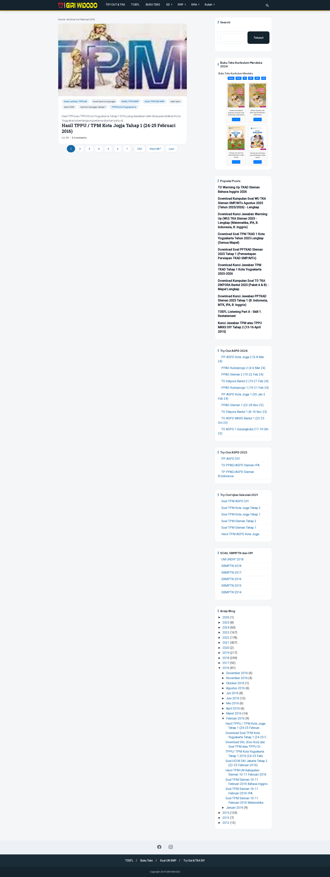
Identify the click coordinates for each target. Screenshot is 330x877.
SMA (194, 4)
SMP (180, 4)
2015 (226, 813)
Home (61, 19)
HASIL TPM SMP (130, 101)
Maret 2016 (234, 713)
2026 (226, 617)
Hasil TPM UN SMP (154, 101)
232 (139, 148)
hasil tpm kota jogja (104, 101)
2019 (226, 653)
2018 (226, 658)
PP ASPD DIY (230, 459)
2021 (226, 642)
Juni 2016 (233, 698)
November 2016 (237, 678)
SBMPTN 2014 (231, 592)
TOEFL (135, 4)
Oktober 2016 (235, 683)
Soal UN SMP (168, 860)
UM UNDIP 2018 (232, 559)
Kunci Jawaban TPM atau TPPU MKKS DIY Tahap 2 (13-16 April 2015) (240, 327)
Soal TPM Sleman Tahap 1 (238, 527)
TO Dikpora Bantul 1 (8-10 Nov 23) (244, 412)
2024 (226, 627)
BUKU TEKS (153, 4)
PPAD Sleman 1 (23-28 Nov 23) (242, 405)
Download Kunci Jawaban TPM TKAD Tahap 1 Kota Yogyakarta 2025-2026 (239, 269)
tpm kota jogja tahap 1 (93, 106)
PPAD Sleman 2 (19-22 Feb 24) (242, 374)
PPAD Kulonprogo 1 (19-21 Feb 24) (245, 388)
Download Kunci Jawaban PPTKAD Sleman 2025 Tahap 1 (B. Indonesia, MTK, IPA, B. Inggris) (243, 300)
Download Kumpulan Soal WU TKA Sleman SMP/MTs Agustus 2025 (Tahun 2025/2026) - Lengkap (242, 203)
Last (171, 148)
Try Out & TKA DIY (194, 860)
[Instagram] (170, 846)
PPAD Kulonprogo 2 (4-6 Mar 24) (243, 368)
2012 (226, 823)
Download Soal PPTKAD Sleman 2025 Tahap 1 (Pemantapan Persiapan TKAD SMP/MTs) (240, 254)
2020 (226, 648)
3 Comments (79, 137)
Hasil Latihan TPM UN (75, 101)
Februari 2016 (235, 718)
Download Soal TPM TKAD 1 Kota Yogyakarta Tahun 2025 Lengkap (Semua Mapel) (241, 238)
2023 (226, 632)
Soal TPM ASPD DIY (235, 501)
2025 (226, 622)
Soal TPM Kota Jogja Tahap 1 (240, 514)
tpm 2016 (69, 106)
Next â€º (155, 148)
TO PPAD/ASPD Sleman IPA (240, 465)
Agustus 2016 (236, 688)
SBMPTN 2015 (231, 585)
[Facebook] (159, 846)
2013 (226, 818)
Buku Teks (146, 860)
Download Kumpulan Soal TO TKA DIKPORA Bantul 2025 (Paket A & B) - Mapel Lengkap (243, 285)
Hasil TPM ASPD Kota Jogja (240, 534)
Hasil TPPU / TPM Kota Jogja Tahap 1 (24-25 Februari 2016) (118, 128)
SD (168, 4)
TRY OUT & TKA (115, 4)
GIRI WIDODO (173, 871)
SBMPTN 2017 (231, 572)
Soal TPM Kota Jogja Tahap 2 (240, 508)
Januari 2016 (235, 807)
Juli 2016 (232, 693)
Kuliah (208, 4)
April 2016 (233, 708)
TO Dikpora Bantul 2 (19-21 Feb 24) (245, 381)
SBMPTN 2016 (231, 579)
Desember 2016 (237, 673)
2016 (226, 668)
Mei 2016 (233, 703)
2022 (226, 637)
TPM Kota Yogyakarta (124, 106)
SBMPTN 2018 (231, 566)
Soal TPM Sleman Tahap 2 (238, 521)
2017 (226, 663)
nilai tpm (175, 101)
